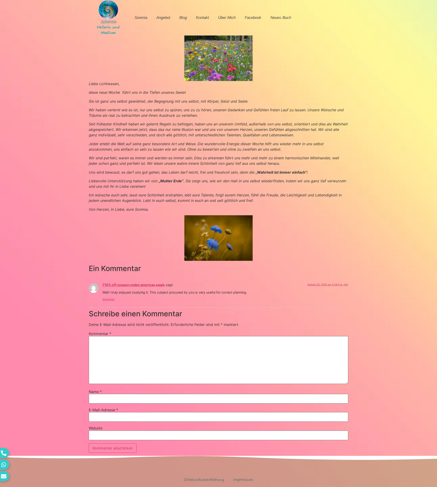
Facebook (253, 17)
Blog (183, 17)
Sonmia (141, 17)
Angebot (163, 17)
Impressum (243, 479)
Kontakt (202, 17)
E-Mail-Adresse (103, 410)
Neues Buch (280, 17)
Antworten (108, 299)
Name (95, 391)
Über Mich (227, 17)
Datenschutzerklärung (204, 479)
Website (95, 428)
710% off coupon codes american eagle (133, 285)
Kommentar (100, 333)
